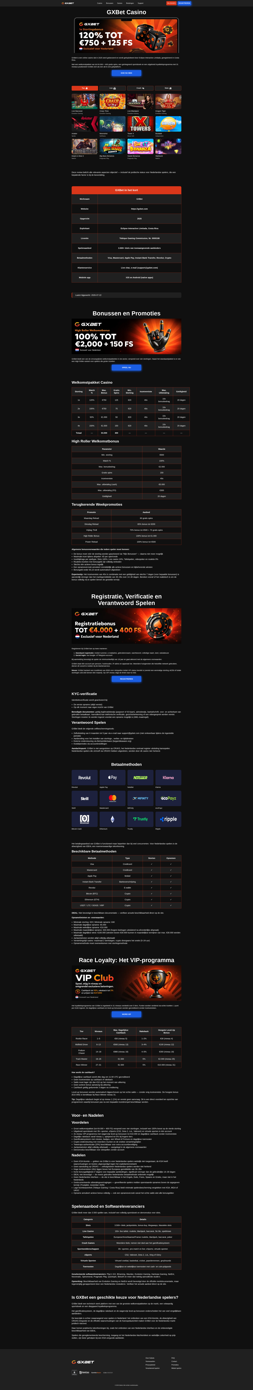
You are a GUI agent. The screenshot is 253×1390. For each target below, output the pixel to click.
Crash (139, 88)
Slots (167, 88)
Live (111, 88)
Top (83, 88)
